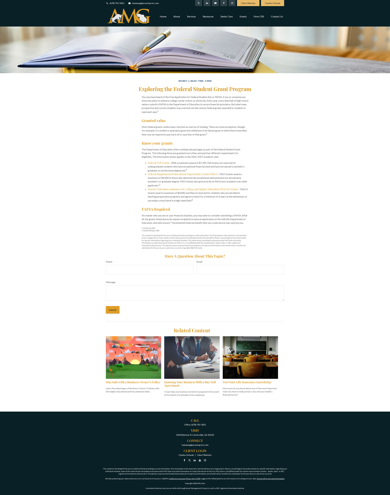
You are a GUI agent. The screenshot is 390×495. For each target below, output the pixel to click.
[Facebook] (223, 3)
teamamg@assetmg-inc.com (145, 3)
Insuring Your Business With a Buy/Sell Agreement (190, 383)
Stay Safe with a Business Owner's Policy (133, 382)
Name (109, 261)
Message (110, 282)
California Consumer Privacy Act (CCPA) (184, 479)
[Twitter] (198, 3)
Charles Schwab (272, 3)
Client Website (248, 3)
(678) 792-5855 (117, 3)
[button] (163, 16)
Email (199, 261)
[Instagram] (205, 460)
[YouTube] (215, 3)
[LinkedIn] (207, 3)
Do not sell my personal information (270, 479)
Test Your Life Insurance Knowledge (247, 382)
